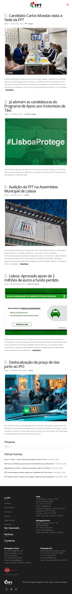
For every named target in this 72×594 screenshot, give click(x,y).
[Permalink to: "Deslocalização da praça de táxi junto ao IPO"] (36, 398)
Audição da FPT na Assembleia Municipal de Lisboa (31, 189)
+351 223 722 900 (45, 527)
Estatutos (7, 516)
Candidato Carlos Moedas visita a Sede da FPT (33, 17)
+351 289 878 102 (49, 555)
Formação (7, 503)
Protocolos (8, 512)
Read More (10, 90)
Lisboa (30, 24)
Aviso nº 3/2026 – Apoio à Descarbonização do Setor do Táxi (25, 459)
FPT (26, 24)
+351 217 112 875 (50, 513)
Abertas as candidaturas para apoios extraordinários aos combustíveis (29, 464)
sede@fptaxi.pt (46, 506)
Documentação (9, 507)
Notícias (8, 534)
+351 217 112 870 (45, 504)
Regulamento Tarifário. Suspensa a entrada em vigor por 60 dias (27, 468)
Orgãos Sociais (9, 520)
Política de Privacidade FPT (12, 574)
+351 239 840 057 (13, 558)
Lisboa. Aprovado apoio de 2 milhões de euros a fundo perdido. (31, 278)
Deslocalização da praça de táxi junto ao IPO (31, 364)
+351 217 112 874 (58, 508)
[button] (68, 5)
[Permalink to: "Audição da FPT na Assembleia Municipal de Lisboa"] (36, 222)
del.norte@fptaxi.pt (47, 530)
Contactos (9, 540)
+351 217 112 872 (49, 511)
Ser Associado (11, 528)
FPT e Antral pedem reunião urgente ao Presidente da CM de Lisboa (28, 472)
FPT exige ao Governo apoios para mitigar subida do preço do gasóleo (29, 477)
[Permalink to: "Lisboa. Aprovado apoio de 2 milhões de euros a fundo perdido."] (36, 311)
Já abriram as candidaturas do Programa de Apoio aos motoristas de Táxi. (34, 106)
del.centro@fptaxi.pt (15, 560)
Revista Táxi (8, 524)
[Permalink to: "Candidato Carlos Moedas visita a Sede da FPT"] (36, 51)
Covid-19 (27, 114)
